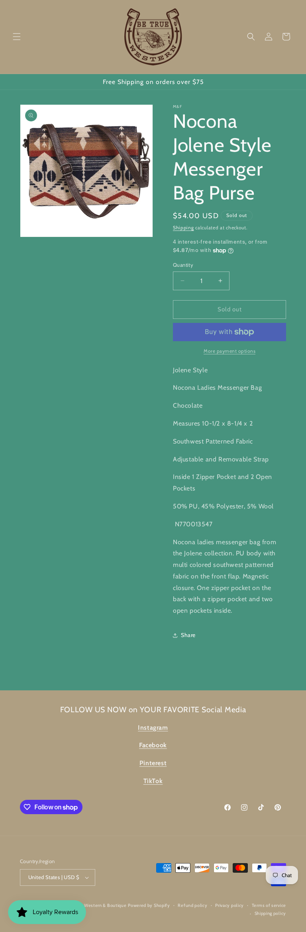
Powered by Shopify (149, 905)
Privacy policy (229, 905)
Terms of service (269, 905)
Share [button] (188, 635)
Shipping (183, 228)
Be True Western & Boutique (96, 905)
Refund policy (192, 905)
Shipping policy (270, 913)
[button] (17, 36)
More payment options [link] (229, 351)
